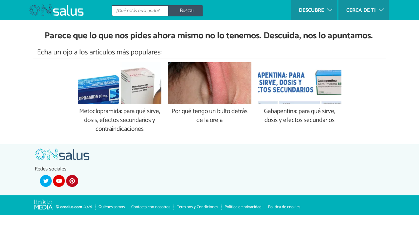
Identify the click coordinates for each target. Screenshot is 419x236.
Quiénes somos (112, 207)
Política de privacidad (243, 207)
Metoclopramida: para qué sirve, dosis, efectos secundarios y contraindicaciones (119, 120)
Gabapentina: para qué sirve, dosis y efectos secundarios (299, 116)
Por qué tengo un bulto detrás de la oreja (209, 116)
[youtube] (59, 181)
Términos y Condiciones (197, 207)
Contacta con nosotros (150, 207)
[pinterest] (72, 181)
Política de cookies (284, 207)
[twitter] (46, 181)
